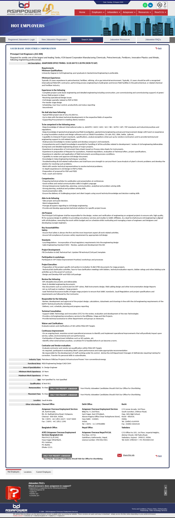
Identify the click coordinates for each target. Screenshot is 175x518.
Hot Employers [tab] (13, 472)
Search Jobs (87, 39)
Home (82, 12)
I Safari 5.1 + (53, 515)
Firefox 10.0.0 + (18, 515)
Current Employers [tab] (43, 472)
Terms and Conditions (139, 509)
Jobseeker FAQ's (153, 39)
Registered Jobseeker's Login (21, 39)
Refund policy (162, 509)
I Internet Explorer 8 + (41, 515)
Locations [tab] (28, 472)
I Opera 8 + (61, 515)
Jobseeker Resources (120, 39)
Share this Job (128, 455)
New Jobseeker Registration (54, 39)
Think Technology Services (158, 510)
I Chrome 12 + (29, 515)
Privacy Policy (152, 509)
